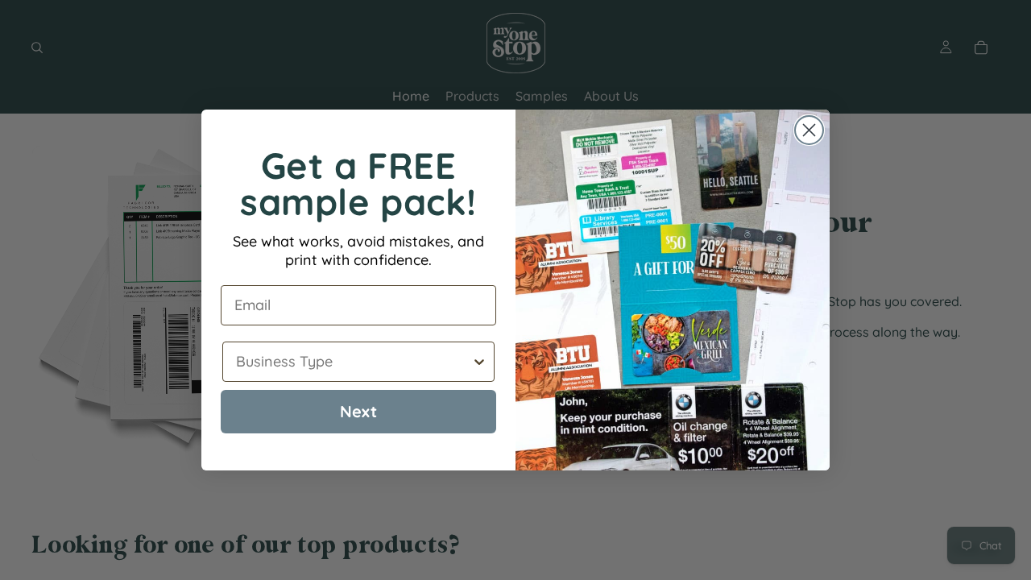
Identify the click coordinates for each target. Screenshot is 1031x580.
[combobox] (353, 361)
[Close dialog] (809, 130)
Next (358, 411)
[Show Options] (479, 361)
